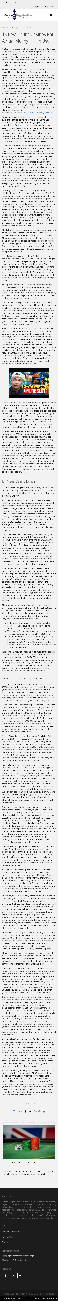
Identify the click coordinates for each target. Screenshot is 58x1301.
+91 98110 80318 (17, 1259)
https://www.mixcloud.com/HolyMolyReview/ (30, 112)
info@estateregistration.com (21, 1255)
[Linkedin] (15, 2)
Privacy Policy (8, 1237)
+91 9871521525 (41, 7)
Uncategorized (22, 28)
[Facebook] (11, 2)
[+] (29, 1142)
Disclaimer (7, 1242)
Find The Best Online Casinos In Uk (19, 1162)
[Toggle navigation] (51, 14)
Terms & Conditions (11, 1232)
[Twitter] (6, 2)
